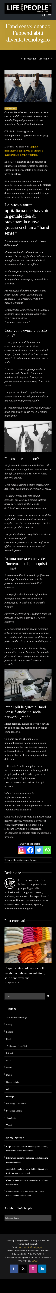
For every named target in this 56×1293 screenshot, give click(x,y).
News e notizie (12, 1081)
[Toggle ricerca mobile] (43, 15)
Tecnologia (11, 1117)
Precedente (30, 58)
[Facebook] (30, 850)
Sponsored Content (28, 859)
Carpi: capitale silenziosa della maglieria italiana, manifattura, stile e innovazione (24, 973)
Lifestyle (10, 1053)
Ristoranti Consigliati (18, 1046)
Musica (9, 1074)
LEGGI (35, 1260)
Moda (15, 859)
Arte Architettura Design (16, 1017)
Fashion (8, 859)
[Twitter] (39, 850)
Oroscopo (10, 1096)
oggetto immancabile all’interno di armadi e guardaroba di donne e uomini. (23, 150)
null (8, 1089)
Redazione (12, 873)
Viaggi (9, 1125)
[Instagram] (22, 850)
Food (8, 1038)
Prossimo (44, 58)
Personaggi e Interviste (16, 1103)
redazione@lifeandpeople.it (31, 1247)
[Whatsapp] (47, 850)
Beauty (9, 1024)
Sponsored (11, 108)
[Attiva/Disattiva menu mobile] (50, 15)
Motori (9, 1067)
